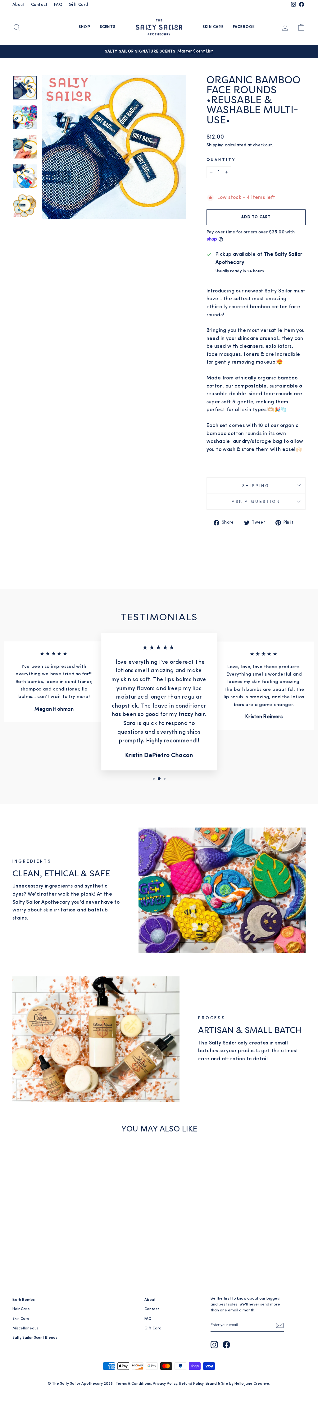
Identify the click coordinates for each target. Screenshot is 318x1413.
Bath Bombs (23, 1300)
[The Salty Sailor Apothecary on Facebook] (226, 1344)
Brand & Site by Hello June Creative (237, 1384)
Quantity (221, 160)
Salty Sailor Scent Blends (34, 1338)
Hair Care (21, 1309)
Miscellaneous (25, 1328)
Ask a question (256, 501)
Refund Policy (191, 1384)
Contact (39, 5)
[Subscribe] (280, 1325)
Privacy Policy (165, 1384)
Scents (108, 27)
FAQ (58, 5)
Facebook (244, 27)
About (18, 5)
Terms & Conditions (133, 1384)
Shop (84, 27)
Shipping (215, 145)
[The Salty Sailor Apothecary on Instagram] (214, 1344)
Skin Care (213, 27)
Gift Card (78, 5)
